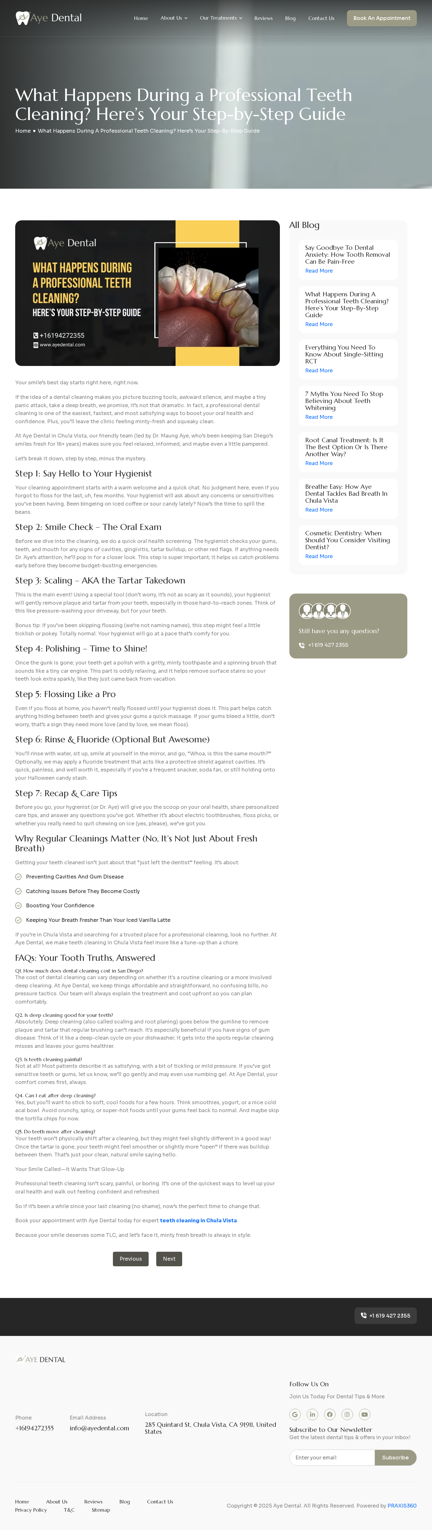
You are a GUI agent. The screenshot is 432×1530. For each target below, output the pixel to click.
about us (56, 1501)
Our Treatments (218, 18)
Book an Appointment (381, 18)
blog (125, 1501)
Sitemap (101, 1510)
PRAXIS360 (402, 1505)
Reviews (264, 18)
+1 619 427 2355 (328, 645)
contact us (160, 1501)
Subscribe (395, 1457)
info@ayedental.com (99, 1428)
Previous (131, 1259)
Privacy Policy (31, 1510)
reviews (93, 1501)
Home (141, 18)
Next (169, 1259)
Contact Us (321, 18)
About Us (171, 18)
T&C (69, 1510)
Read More (319, 271)
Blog (290, 18)
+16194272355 (34, 1428)
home (23, 131)
